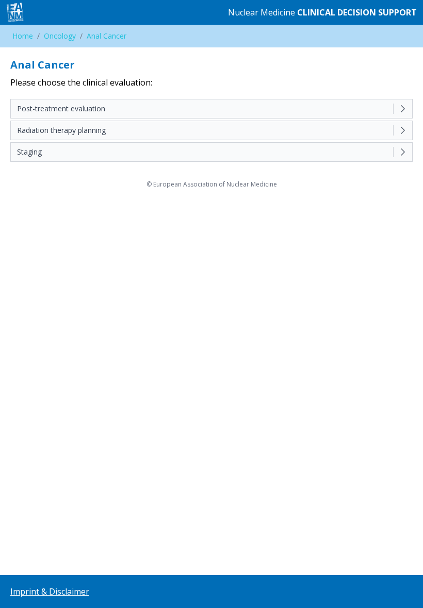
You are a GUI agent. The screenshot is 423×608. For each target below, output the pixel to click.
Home (22, 36)
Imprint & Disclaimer (49, 591)
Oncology (60, 36)
